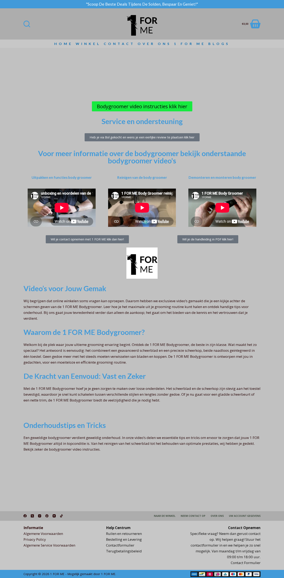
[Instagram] (39, 515)
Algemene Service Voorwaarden (49, 545)
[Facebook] (25, 515)
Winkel (88, 44)
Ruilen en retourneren (124, 533)
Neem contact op (193, 516)
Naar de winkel (164, 516)
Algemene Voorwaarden (43, 533)
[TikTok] (61, 515)
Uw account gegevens (245, 516)
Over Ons (154, 44)
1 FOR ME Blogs (202, 44)
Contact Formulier (246, 562)
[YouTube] (54, 515)
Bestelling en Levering (124, 539)
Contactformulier (120, 545)
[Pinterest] (46, 515)
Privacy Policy (34, 539)
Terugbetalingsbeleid (124, 551)
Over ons (217, 516)
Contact (119, 44)
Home (63, 44)
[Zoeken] (26, 24)
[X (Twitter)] (32, 515)
